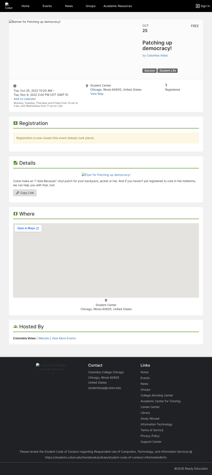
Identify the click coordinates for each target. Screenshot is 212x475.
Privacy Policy (150, 436)
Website (43, 338)
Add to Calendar (25, 99)
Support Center (151, 441)
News (69, 6)
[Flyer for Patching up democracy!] (106, 174)
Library (145, 412)
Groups (90, 6)
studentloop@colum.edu (104, 388)
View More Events (64, 338)
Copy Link (26, 192)
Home (144, 372)
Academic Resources (118, 6)
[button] (8, 5)
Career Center (150, 407)
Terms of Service (152, 430)
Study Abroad (150, 418)
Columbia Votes (157, 55)
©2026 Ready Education (191, 468)
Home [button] (25, 6)
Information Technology (156, 424)
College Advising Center (157, 395)
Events (47, 6)
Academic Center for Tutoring (161, 401)
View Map (97, 93)
